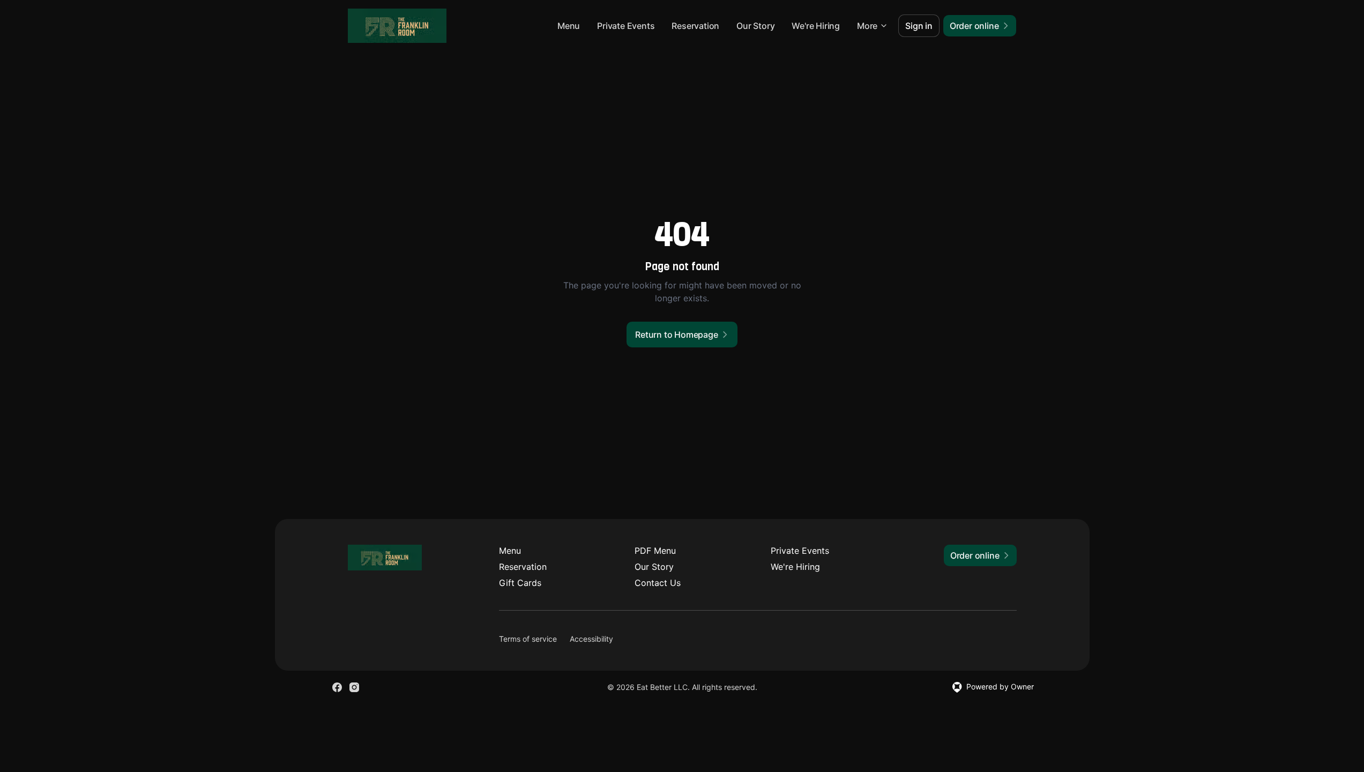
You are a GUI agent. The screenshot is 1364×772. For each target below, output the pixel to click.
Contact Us (658, 582)
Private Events (625, 25)
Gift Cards (520, 582)
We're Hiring (816, 25)
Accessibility (591, 638)
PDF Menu (655, 550)
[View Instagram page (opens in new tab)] (354, 687)
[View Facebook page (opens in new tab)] (337, 687)
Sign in (919, 25)
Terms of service (528, 638)
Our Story (755, 25)
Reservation (695, 25)
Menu (568, 25)
